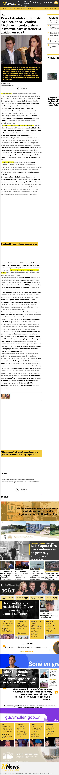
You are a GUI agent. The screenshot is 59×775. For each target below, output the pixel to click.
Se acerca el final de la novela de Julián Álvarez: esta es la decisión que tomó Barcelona (7, 627)
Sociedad (5, 8)
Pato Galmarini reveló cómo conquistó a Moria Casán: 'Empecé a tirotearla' (50, 730)
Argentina (53, 669)
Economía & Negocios (38, 543)
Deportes (12, 8)
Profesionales (47, 8)
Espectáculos (32, 8)
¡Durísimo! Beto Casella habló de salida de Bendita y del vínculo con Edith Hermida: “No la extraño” (22, 731)
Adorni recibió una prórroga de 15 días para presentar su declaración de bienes (7, 577)
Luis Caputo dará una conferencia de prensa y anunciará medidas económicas (44, 554)
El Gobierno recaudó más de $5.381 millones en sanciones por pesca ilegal (37, 576)
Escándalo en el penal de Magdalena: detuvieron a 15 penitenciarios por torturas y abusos (53, 686)
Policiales (19, 8)
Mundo (25, 8)
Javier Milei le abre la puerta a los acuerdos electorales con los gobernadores (22, 629)
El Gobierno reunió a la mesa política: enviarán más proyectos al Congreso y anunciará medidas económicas (36, 630)
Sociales (54, 8)
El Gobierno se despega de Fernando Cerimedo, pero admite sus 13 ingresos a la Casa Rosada (49, 618)
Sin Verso (39, 8)
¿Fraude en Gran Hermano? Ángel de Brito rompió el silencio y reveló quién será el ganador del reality (7, 732)
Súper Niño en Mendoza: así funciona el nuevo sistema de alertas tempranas (50, 627)
